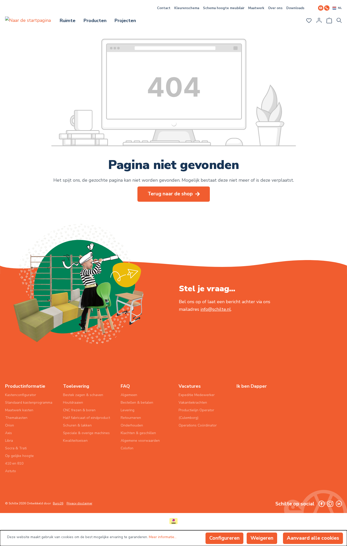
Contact (163, 8)
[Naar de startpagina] (28, 20)
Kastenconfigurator (20, 395)
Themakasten (16, 417)
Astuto (10, 471)
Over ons (275, 8)
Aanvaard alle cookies (313, 538)
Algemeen (129, 395)
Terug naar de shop (171, 193)
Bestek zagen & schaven (83, 395)
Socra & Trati (16, 448)
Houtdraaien (73, 402)
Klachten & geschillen (138, 433)
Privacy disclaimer (79, 503)
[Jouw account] (319, 20)
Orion (9, 425)
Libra (9, 440)
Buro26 (58, 503)
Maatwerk (256, 8)
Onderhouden (132, 425)
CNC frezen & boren (79, 410)
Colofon (127, 448)
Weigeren (261, 538)
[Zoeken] (340, 20)
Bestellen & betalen (137, 402)
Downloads (295, 8)
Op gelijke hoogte (19, 455)
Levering (127, 410)
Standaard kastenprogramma (28, 402)
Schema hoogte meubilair (223, 8)
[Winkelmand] (329, 19)
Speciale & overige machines (86, 433)
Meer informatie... (163, 537)
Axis (8, 433)
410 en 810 (14, 463)
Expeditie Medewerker (197, 395)
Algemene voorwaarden (140, 440)
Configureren (224, 538)
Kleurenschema (186, 8)
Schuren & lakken (77, 425)
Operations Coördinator (198, 425)
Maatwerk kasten (19, 410)
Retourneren (131, 417)
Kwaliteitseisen (75, 440)
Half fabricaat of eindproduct (86, 417)
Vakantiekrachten (193, 402)
